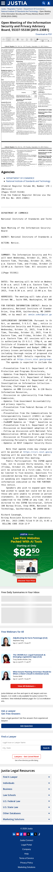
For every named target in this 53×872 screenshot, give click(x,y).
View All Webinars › (26, 686)
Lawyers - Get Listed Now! (26, 756)
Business (7, 788)
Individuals (8, 782)
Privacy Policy (26, 863)
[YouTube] (17, 834)
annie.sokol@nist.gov (40, 314)
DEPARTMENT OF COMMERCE (20, 178)
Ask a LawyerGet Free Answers (10, 712)
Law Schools (9, 795)
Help (26, 854)
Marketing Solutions (13, 819)
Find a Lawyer (8, 736)
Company (26, 849)
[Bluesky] (31, 834)
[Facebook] (21, 834)
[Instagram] (24, 834)
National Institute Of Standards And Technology (19, 11)
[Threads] (28, 834)
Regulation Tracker (14, 9)
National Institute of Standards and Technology (28, 181)
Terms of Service (26, 858)
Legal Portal (26, 845)
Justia (3, 9)
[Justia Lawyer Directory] (39, 834)
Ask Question (26, 726)
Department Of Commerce (34, 9)
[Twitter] (35, 834)
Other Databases (12, 813)
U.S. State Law (10, 807)
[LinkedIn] (14, 834)
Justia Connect (26, 840)
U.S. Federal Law (11, 801)
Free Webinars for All (12, 631)
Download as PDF (44, 34)
